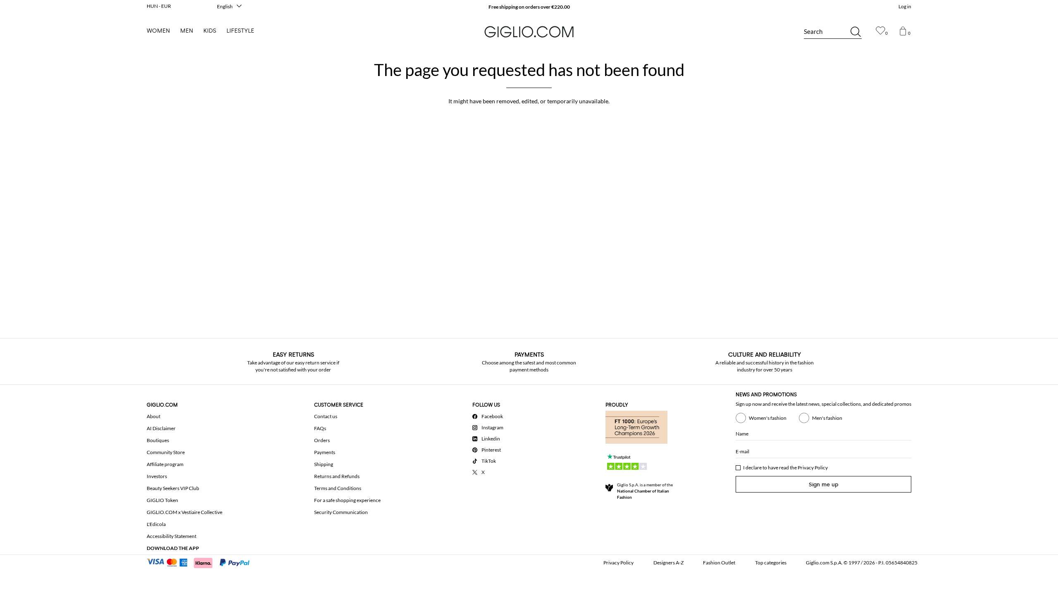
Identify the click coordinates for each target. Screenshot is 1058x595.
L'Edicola (156, 524)
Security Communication (341, 512)
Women (158, 30)
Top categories (770, 562)
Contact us (325, 416)
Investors (157, 476)
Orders (322, 440)
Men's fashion (827, 418)
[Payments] (202, 562)
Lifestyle (240, 30)
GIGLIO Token (162, 500)
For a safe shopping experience (347, 500)
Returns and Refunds (337, 476)
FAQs (320, 428)
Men (186, 30)
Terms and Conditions (337, 488)
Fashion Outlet (719, 562)
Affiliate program (165, 464)
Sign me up (824, 484)
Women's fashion (767, 418)
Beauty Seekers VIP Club (173, 488)
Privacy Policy (813, 467)
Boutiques (158, 440)
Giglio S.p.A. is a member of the (645, 491)
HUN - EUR (159, 6)
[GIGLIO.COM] (529, 32)
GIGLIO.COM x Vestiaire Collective (184, 512)
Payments (324, 452)
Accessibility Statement (171, 536)
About (153, 416)
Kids (209, 30)
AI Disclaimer (161, 428)
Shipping (323, 464)
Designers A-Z (668, 562)
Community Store (166, 452)
